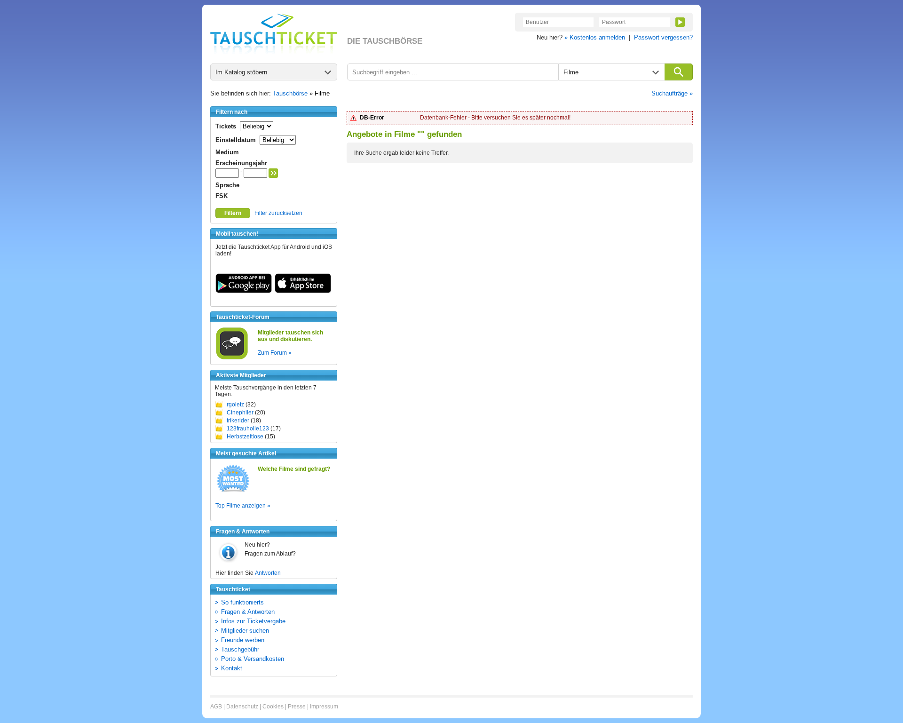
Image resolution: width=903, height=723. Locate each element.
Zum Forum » (275, 353)
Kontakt (231, 668)
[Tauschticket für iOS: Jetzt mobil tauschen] (303, 291)
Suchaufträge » (672, 93)
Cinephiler (240, 412)
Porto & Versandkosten (252, 658)
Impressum (324, 706)
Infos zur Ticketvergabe (253, 621)
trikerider (238, 420)
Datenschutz (242, 706)
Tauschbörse (290, 93)
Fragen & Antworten (248, 611)
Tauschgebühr (240, 649)
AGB (216, 706)
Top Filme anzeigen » (242, 505)
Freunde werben (242, 640)
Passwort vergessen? (663, 37)
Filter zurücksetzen (278, 213)
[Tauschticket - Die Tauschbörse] (273, 34)
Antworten (268, 573)
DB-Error (372, 117)
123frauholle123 (248, 428)
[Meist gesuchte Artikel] (233, 491)
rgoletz (235, 404)
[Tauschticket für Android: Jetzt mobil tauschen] (243, 291)
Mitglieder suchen (245, 630)
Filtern (232, 213)
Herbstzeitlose (245, 436)
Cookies (273, 706)
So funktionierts (242, 602)
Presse (297, 706)
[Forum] (231, 358)
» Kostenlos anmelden (594, 37)
